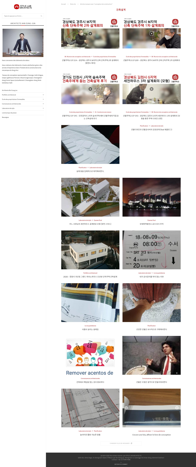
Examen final (98, 220)
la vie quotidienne (159, 273)
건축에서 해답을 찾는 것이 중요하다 (90, 382)
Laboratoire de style (8, 108)
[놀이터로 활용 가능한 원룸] (90, 408)
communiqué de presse (9, 113)
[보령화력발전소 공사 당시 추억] (151, 197)
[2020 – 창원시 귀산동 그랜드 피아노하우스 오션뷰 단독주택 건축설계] (90, 249)
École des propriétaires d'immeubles (13, 99)
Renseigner (5, 117)
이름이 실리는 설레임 (90, 329)
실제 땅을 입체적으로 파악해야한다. (90, 171)
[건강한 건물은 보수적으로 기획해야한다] (151, 302)
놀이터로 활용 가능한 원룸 (90, 434)
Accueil (63, 4)
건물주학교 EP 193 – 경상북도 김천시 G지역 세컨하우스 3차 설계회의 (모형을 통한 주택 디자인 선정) (151, 117)
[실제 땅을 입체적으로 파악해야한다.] (90, 144)
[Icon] (90, 33)
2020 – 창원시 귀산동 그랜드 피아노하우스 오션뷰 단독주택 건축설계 (90, 276)
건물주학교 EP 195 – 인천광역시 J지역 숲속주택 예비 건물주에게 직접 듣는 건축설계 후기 (90, 117)
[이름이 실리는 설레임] (90, 302)
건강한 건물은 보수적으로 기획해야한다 (151, 329)
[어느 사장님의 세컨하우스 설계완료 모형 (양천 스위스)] (90, 197)
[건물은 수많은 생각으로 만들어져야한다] (151, 355)
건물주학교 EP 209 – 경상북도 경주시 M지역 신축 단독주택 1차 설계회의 (151, 60)
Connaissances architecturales (11, 104)
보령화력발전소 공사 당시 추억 (152, 224)
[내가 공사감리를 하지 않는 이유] (151, 249)
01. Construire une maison (103, 112)
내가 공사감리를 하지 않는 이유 (152, 276)
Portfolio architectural (9, 95)
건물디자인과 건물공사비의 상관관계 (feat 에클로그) (151, 129)
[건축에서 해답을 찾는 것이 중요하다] (90, 355)
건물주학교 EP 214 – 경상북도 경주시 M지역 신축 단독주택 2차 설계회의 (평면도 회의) (90, 61)
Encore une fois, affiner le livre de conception (152, 434)
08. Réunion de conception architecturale (77, 56)
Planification (83, 167)
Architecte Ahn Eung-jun (9, 90)
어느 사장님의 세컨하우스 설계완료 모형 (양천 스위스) (90, 224)
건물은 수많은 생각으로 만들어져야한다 (151, 382)
